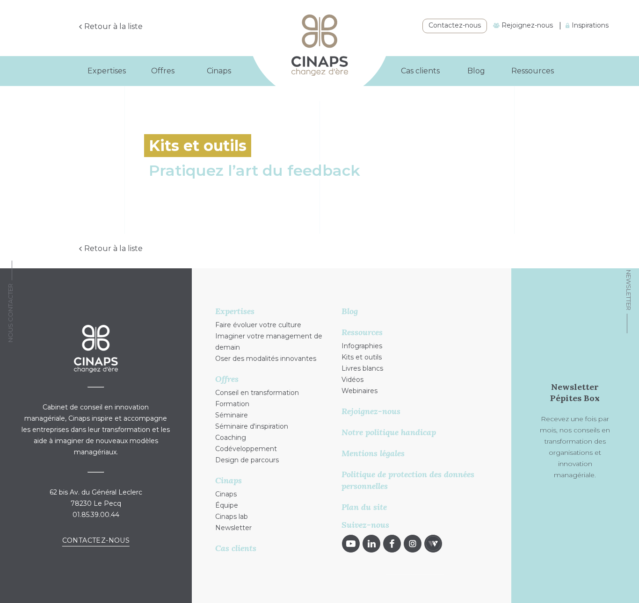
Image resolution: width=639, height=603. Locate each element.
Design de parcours (247, 460)
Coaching (230, 437)
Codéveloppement (246, 449)
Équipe (226, 505)
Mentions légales (373, 453)
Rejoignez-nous (526, 25)
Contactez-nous (454, 25)
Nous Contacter (10, 313)
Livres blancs (362, 368)
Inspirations (589, 25)
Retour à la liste (113, 26)
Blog (476, 70)
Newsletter (628, 290)
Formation (232, 404)
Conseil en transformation (257, 392)
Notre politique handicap (388, 432)
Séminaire (231, 415)
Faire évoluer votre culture (258, 325)
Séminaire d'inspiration (251, 426)
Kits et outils (361, 357)
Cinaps (226, 494)
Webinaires (359, 391)
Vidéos (352, 379)
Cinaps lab (231, 516)
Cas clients (420, 70)
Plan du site (364, 507)
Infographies (361, 346)
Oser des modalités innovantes (265, 358)
